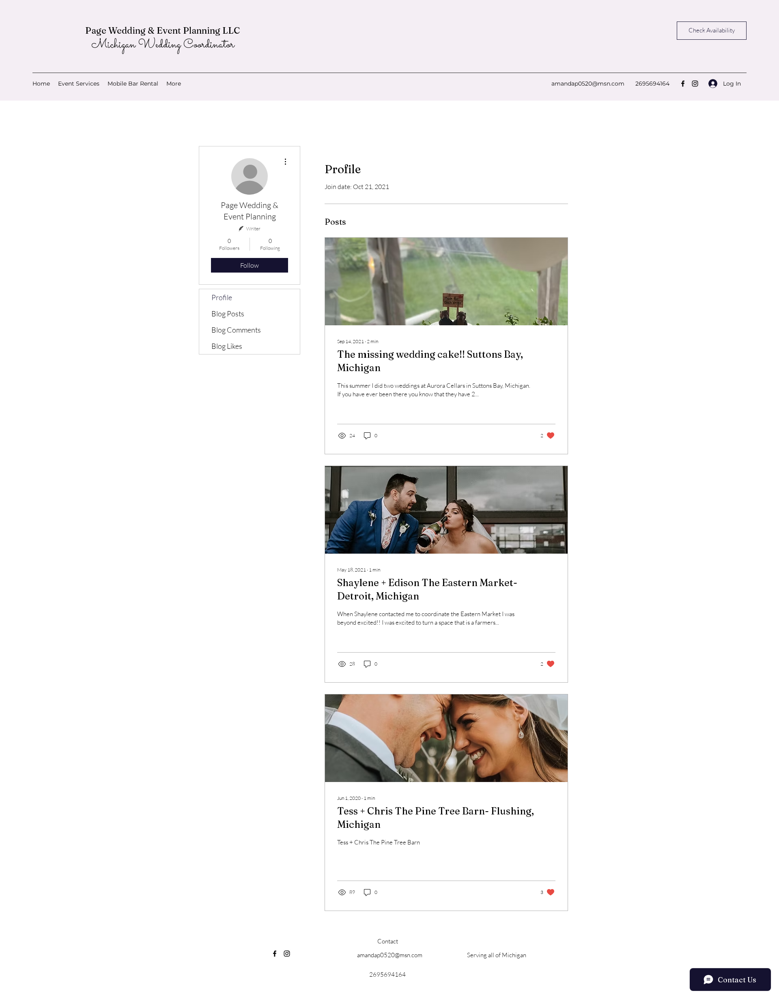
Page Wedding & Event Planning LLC (162, 30)
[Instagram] (695, 83)
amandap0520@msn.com (587, 83)
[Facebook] (683, 83)
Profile (221, 297)
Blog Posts (227, 313)
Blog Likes (226, 346)
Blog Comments (236, 329)
